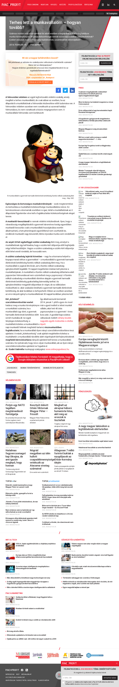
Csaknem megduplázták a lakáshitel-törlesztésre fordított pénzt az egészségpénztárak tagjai (93, 94)
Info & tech (11, 540)
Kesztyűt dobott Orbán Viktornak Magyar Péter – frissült (39, 410)
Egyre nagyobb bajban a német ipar (76, 587)
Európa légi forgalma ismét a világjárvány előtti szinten (95, 147)
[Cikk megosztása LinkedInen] (72, 90)
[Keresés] (114, 4)
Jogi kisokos (12, 368)
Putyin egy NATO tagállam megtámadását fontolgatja (15, 410)
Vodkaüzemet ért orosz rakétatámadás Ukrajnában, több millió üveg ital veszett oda (57, 487)
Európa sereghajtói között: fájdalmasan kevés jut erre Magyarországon (94, 342)
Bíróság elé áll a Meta (15, 631)
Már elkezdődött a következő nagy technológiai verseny (28, 578)
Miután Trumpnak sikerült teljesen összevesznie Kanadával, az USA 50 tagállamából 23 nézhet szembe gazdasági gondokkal (95, 173)
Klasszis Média (43, 680)
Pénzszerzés (85, 391)
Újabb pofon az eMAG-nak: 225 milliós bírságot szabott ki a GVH (31, 639)
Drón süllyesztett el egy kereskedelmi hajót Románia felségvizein (95, 111)
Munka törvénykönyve (30, 368)
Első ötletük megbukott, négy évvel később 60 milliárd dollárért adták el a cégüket (100, 255)
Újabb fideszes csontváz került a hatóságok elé (95, 155)
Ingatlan (44, 5)
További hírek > (85, 297)
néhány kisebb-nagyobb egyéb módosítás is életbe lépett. (56, 321)
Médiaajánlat (26, 674)
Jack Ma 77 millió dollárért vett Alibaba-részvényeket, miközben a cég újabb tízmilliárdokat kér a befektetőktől (101, 278)
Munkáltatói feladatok (53, 368)
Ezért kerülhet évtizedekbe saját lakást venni (96, 441)
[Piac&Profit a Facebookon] (22, 670)
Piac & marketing (14, 593)
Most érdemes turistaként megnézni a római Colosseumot (96, 103)
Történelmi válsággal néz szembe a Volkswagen (81, 578)
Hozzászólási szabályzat (15, 677)
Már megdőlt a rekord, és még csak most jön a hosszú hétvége (96, 379)
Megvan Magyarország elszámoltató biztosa (93, 130)
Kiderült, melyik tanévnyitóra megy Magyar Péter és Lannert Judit (19, 486)
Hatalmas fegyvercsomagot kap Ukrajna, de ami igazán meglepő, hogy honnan (16, 458)
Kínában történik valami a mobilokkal (30, 608)
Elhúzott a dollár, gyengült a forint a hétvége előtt (19, 494)
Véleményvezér (13, 380)
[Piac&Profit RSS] (27, 670)
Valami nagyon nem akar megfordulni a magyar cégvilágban (90, 545)
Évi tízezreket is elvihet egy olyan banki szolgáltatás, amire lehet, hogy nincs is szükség (94, 362)
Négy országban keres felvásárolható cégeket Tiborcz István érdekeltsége (101, 239)
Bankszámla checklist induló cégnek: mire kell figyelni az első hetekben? (92, 556)
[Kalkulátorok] (103, 5)
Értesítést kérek (110, 678)
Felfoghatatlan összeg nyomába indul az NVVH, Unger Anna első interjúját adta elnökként (57, 497)
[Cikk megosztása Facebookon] (58, 90)
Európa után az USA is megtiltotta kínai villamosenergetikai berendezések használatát (34, 556)
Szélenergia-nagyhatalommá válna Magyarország (92, 371)
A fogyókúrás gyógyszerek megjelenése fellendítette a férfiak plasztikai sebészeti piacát (94, 121)
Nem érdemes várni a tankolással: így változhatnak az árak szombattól (20, 511)
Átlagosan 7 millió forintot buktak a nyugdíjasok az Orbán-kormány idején (64, 456)
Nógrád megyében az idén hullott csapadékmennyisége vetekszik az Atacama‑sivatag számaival (42, 459)
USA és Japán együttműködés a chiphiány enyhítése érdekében (36, 545)
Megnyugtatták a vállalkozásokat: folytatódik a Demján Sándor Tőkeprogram (95, 455)
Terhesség (11, 372)
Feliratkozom (106, 63)
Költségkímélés (86, 305)
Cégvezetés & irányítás (73, 540)
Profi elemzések (75, 5)
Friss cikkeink (32, 5)
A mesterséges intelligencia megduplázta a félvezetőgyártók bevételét (32, 567)
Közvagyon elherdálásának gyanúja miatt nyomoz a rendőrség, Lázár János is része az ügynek (21, 520)
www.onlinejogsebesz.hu (57, 349)
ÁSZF (18, 674)
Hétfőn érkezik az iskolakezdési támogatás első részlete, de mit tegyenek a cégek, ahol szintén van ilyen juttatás (87, 583)
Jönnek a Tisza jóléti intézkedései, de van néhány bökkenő (22, 503)
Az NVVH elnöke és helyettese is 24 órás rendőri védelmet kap (57, 515)
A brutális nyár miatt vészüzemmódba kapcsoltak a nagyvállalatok (91, 567)
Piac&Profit (36, 45)
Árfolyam (88, 5)
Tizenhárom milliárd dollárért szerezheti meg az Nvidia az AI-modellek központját (99, 218)
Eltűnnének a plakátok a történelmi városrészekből (26, 635)
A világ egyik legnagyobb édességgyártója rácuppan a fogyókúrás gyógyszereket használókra (27, 583)
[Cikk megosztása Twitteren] (65, 90)
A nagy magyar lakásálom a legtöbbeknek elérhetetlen (95, 163)
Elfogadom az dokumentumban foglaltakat (89, 683)
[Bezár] (117, 663)
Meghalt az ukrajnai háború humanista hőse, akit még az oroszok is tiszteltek (63, 413)
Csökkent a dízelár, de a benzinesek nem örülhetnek (57, 523)
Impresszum (10, 674)
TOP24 (11, 481)
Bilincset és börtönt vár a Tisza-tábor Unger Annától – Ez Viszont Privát (56, 507)
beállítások (32, 680)
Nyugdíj (54, 5)
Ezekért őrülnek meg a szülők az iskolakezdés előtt (36, 620)
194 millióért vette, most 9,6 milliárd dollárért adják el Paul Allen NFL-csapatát (99, 193)
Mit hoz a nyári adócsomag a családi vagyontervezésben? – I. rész (93, 138)
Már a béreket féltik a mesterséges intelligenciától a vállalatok (31, 587)
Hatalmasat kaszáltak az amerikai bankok (95, 447)
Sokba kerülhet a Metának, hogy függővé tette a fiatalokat (34, 598)
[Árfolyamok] (109, 5)
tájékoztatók (21, 680)
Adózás (62, 5)
